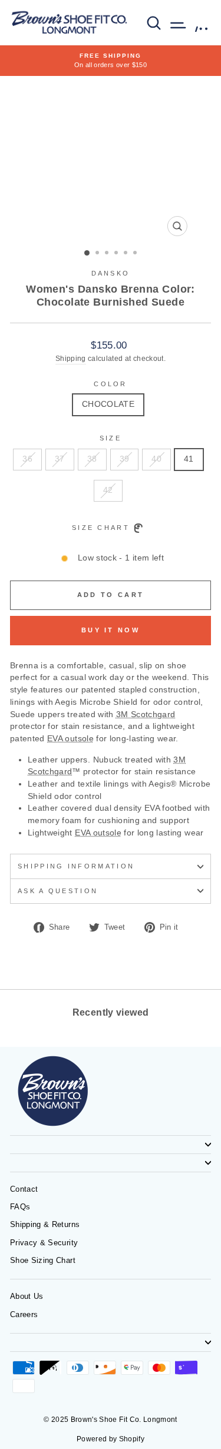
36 (27, 459)
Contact (24, 1189)
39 (125, 459)
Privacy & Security (44, 1242)
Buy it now (110, 630)
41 (189, 459)
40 (156, 459)
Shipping (70, 358)
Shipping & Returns (45, 1224)
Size (110, 438)
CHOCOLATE (108, 404)
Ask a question (58, 890)
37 (60, 459)
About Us (27, 1296)
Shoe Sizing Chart (42, 1260)
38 (92, 459)
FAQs (20, 1206)
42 (108, 490)
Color (110, 383)
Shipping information (76, 866)
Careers (24, 1314)
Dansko (110, 273)
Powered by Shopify (110, 1439)
